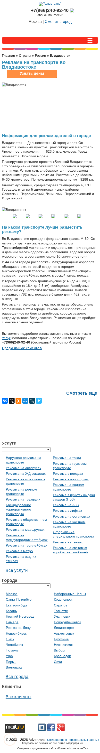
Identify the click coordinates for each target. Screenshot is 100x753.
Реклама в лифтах (67, 510)
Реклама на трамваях (23, 499)
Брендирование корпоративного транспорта (18, 509)
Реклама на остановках (71, 516)
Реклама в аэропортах (71, 479)
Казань (11, 611)
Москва (11, 594)
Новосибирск (16, 633)
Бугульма (61, 639)
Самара (12, 622)
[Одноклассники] (18, 401)
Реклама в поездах (68, 473)
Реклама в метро (19, 551)
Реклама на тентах (68, 542)
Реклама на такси (67, 458)
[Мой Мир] (25, 401)
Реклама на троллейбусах (26, 545)
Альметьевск (64, 633)
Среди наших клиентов (22, 348)
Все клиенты (18, 696)
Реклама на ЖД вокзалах (26, 473)
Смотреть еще (81, 393)
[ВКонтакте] (5, 401)
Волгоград (14, 667)
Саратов (60, 605)
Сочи (58, 662)
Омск (10, 639)
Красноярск (63, 599)
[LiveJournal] (32, 401)
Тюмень (12, 650)
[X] (12, 401)
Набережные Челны (70, 594)
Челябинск (14, 645)
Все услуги (17, 570)
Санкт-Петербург (19, 599)
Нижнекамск (63, 645)
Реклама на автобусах (23, 468)
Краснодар (62, 656)
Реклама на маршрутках (25, 529)
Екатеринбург (16, 605)
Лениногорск (64, 628)
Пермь (11, 662)
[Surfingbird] (39, 401)
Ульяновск (62, 616)
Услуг (6, 338)
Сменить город (58, 21)
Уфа (9, 656)
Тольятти (61, 611)
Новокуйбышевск (67, 622)
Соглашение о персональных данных (73, 740)
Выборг (60, 650)
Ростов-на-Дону (18, 628)
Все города (17, 676)
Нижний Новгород (20, 616)
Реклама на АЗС (66, 505)
